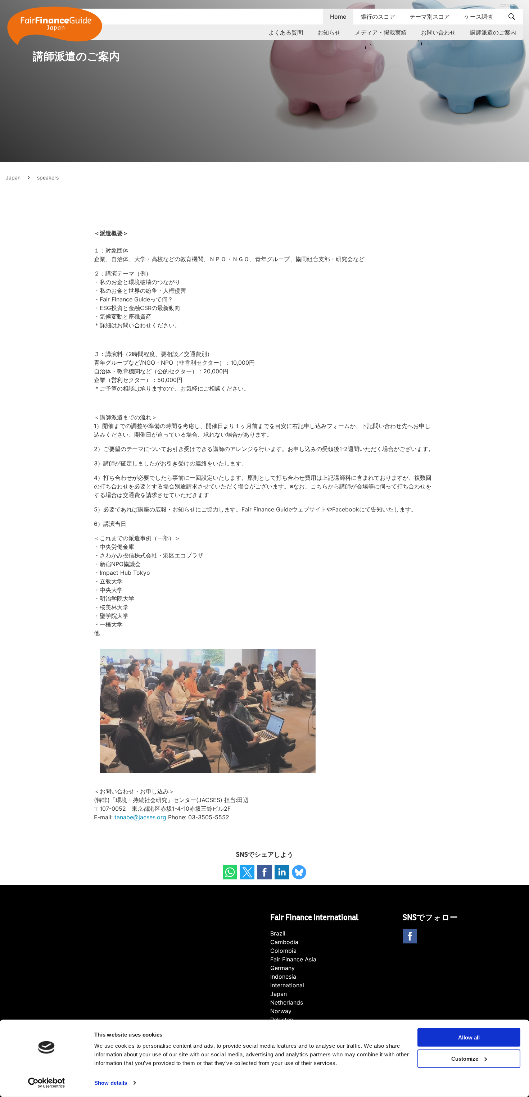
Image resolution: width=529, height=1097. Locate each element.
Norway (280, 1011)
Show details (110, 1083)
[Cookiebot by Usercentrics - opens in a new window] (46, 1083)
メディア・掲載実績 (381, 32)
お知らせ (328, 32)
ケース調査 (478, 16)
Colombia (283, 950)
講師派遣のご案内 (493, 32)
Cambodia (284, 942)
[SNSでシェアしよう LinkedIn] (282, 872)
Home (338, 16)
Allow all (469, 1037)
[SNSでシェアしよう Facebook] (264, 872)
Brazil (277, 933)
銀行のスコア (378, 16)
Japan (13, 177)
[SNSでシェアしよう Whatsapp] (230, 872)
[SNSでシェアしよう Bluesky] (299, 872)
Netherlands (286, 1002)
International (287, 985)
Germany (282, 967)
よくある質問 (285, 32)
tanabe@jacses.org (140, 817)
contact (507, 4)
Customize (464, 1059)
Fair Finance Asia (293, 959)
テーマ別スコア (430, 16)
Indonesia (283, 976)
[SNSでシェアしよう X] (247, 872)
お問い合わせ (438, 32)
